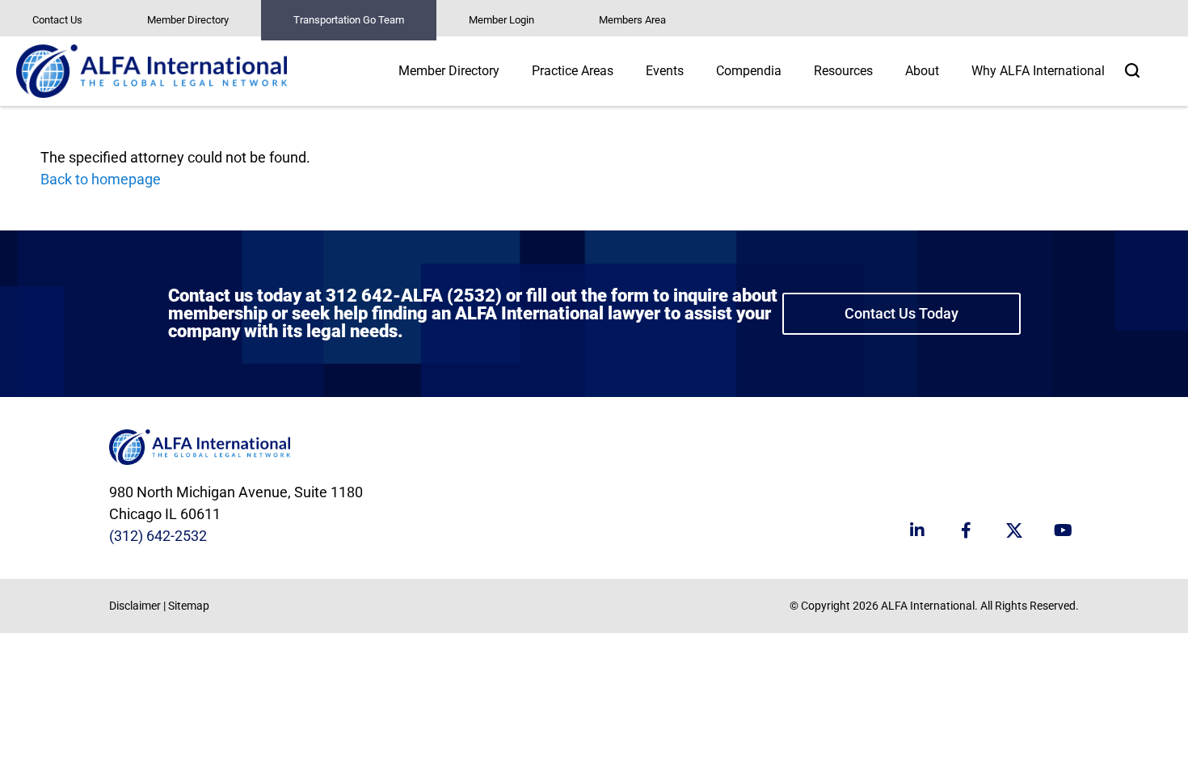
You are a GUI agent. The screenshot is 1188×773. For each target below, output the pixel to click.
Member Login (501, 20)
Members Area (632, 20)
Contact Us (57, 20)
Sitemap (188, 605)
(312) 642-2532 (158, 535)
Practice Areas (572, 70)
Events (665, 70)
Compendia (748, 70)
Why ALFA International (1038, 70)
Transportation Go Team (348, 20)
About (922, 70)
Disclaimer (135, 605)
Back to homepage (100, 179)
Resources (843, 70)
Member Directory (188, 20)
